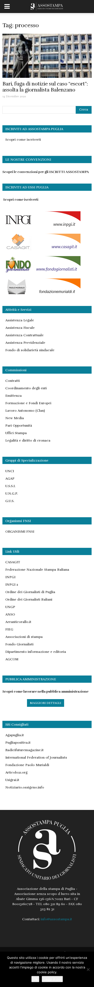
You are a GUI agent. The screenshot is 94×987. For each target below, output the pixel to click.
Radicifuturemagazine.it (24, 750)
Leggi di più (52, 979)
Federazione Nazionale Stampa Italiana (37, 570)
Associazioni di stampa (24, 637)
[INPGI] (41, 227)
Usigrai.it (12, 780)
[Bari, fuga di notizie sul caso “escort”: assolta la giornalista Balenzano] (47, 56)
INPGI (10, 577)
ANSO (10, 614)
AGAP (9, 479)
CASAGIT (12, 562)
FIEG (9, 629)
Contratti (12, 381)
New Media (14, 418)
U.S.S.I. (10, 486)
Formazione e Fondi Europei (28, 403)
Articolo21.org (16, 772)
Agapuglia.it (14, 735)
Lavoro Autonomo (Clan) (25, 411)
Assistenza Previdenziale (25, 343)
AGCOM (11, 659)
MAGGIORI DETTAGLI (45, 703)
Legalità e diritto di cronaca (27, 440)
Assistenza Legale (19, 320)
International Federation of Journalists (36, 757)
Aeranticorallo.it (18, 622)
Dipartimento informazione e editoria (35, 652)
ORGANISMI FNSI (19, 532)
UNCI (9, 471)
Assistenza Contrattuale (24, 335)
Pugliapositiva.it (18, 743)
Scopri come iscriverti (23, 140)
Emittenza (13, 396)
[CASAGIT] (41, 249)
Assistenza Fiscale (20, 328)
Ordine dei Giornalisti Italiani (28, 599)
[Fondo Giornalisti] (41, 272)
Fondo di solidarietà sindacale (29, 350)
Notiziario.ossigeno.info (24, 787)
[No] (88, 969)
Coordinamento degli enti (26, 388)
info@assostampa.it (56, 919)
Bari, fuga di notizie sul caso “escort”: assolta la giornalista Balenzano (45, 87)
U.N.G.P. (11, 493)
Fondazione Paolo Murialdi (27, 765)
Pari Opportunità (18, 426)
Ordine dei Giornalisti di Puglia (30, 592)
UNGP (10, 607)
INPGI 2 (11, 585)
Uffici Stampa (16, 433)
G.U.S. (9, 501)
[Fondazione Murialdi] (41, 294)
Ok (35, 979)
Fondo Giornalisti (19, 644)
